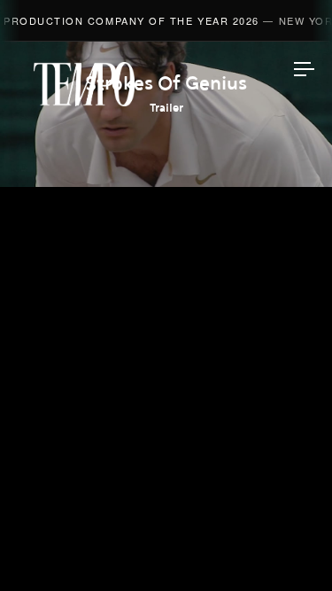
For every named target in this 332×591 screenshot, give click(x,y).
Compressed (166, 284)
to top (287, 546)
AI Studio (166, 201)
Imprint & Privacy (166, 526)
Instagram (166, 455)
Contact (166, 409)
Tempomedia (84, 84)
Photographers (166, 242)
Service (166, 367)
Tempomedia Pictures (166, 326)
